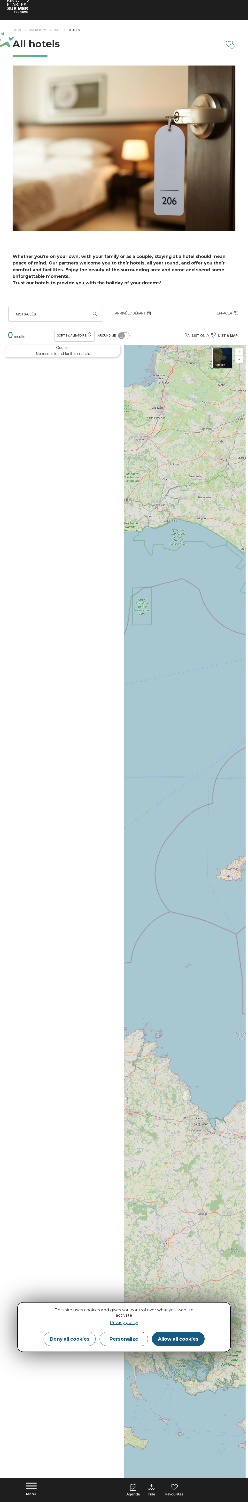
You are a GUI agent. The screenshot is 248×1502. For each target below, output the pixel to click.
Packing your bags (45, 30)
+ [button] (239, 352)
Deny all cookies (70, 1339)
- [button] (239, 359)
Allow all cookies (178, 1339)
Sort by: (71, 335)
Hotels (74, 30)
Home (17, 30)
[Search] (95, 314)
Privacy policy (124, 1322)
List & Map (228, 336)
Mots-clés (26, 314)
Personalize (123, 1339)
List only (200, 336)
